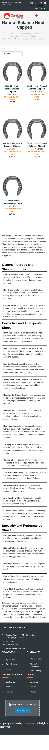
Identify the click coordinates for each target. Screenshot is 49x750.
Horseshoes (26, 29)
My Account (10, 655)
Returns (9, 682)
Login (36, 6)
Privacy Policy (36, 654)
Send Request (22, 706)
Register (43, 6)
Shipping (9, 665)
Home (13, 29)
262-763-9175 (12, 637)
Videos (33, 687)
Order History (11, 659)
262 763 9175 (7, 3)
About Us (34, 677)
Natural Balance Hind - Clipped (30, 34)
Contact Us (10, 677)
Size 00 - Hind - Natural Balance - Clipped (12, 84)
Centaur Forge (29, 719)
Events (33, 682)
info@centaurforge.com (15, 644)
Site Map (9, 687)
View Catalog (35, 666)
